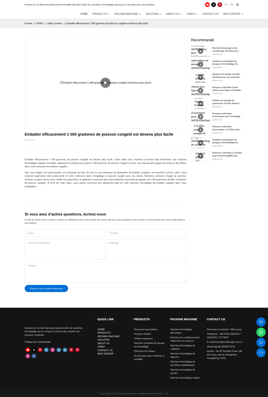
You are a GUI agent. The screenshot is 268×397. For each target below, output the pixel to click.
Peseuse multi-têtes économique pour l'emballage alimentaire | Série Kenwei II (226, 115)
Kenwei (28, 23)
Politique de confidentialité (38, 342)
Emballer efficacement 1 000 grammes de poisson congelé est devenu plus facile (107, 23)
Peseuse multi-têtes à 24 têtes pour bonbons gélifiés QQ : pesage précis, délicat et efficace (227, 154)
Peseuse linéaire (142, 334)
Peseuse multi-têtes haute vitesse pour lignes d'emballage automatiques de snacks (227, 88)
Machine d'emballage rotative (185, 377)
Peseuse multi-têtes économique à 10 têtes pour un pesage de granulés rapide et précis (227, 128)
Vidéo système (54, 23)
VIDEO (39, 23)
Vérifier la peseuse (143, 338)
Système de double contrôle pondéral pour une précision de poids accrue (227, 75)
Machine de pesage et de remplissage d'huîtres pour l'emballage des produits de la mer (227, 49)
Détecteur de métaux (144, 351)
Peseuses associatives (146, 329)
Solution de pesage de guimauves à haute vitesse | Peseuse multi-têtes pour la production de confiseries (226, 101)
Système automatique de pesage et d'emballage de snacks (225, 62)
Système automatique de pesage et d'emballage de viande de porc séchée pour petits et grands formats (226, 141)
